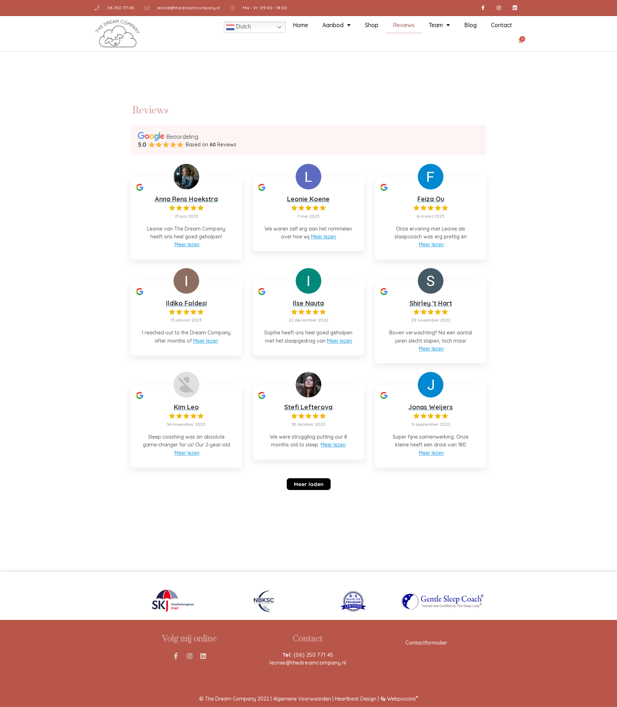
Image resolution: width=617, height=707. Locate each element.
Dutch (243, 27)
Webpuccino (401, 699)
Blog (470, 25)
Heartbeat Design (355, 699)
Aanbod (332, 25)
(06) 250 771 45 (313, 654)
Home (300, 25)
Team (436, 25)
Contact (501, 25)
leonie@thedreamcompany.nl (308, 662)
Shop (371, 25)
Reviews (404, 25)
